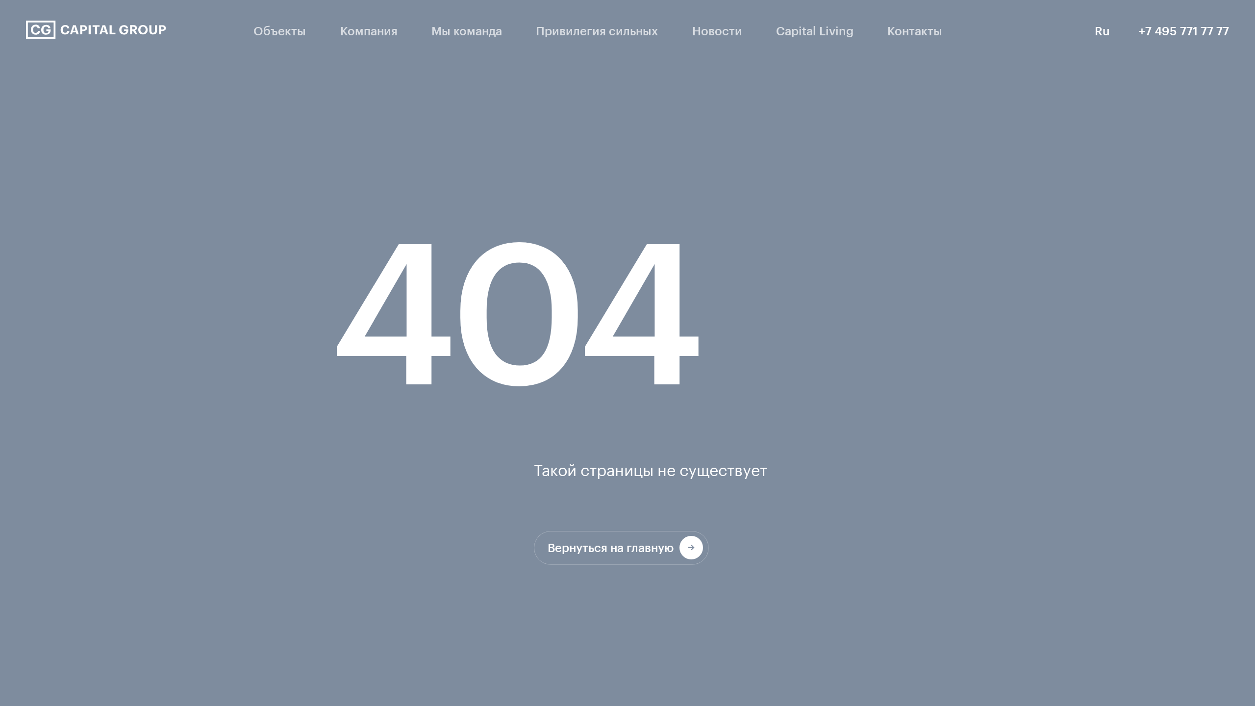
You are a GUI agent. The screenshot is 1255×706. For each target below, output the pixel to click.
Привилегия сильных (597, 31)
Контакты (914, 31)
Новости (717, 31)
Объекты (279, 31)
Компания (369, 31)
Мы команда (466, 31)
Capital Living (814, 31)
